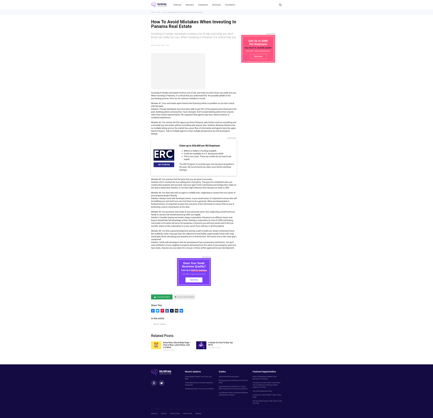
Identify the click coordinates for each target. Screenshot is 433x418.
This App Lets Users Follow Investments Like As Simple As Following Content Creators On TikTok (266, 385)
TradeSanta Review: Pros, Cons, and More (199, 389)
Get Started (164, 165)
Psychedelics (230, 5)
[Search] (280, 5)
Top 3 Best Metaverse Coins (262, 391)
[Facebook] (154, 383)
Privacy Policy (175, 413)
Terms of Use (187, 413)
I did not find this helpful (185, 297)
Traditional (177, 5)
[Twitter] (161, 383)
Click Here (194, 280)
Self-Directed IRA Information (229, 376)
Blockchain (216, 5)
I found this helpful (163, 297)
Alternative (190, 5)
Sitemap (198, 413)
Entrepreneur (203, 5)
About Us (154, 413)
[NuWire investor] (158, 5)
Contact (164, 413)
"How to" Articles (159, 324)
